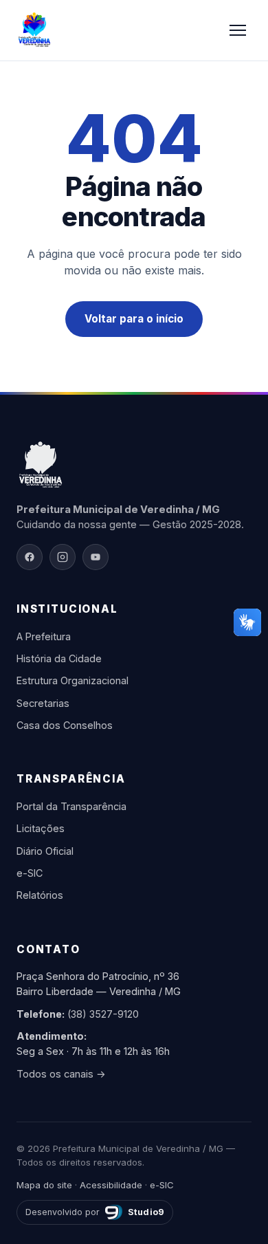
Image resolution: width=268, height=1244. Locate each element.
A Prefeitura (43, 636)
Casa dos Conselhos (64, 725)
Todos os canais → (61, 1074)
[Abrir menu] (238, 30)
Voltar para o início (134, 318)
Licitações (40, 828)
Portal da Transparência (71, 806)
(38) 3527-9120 (103, 1014)
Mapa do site (44, 1184)
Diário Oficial (45, 851)
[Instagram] (62, 557)
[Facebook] (29, 557)
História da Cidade (59, 658)
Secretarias (42, 703)
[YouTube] (95, 557)
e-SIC (29, 873)
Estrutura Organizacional (72, 680)
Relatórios (39, 895)
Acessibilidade (111, 1184)
